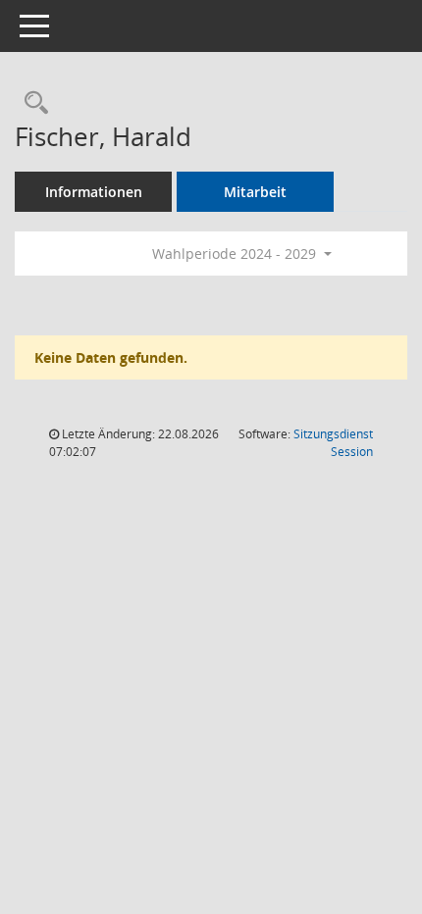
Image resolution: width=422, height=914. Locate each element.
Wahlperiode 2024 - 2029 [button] (236, 253)
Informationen (93, 191)
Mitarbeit (255, 191)
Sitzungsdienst (333, 443)
